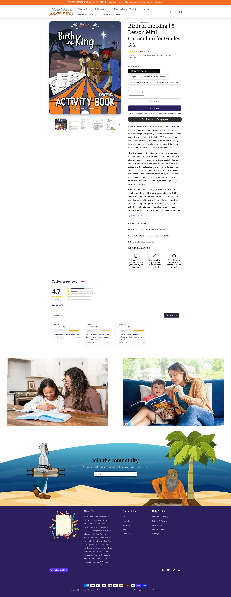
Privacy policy (113, 590)
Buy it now (155, 108)
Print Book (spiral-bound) (167, 82)
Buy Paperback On (150, 119)
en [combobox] (85, 281)
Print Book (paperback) (140, 82)
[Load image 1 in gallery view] (60, 124)
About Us (126, 521)
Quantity (131, 88)
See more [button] (102, 339)
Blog (124, 529)
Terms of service (126, 590)
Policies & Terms (158, 529)
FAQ (124, 517)
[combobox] (59, 315)
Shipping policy (139, 590)
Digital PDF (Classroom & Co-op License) (148, 77)
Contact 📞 (127, 534)
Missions (126, 525)
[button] (85, 9)
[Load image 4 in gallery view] (98, 124)
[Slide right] (119, 124)
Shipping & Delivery (160, 517)
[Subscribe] (134, 474)
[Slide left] (52, 124)
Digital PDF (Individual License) (144, 71)
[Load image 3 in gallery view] (85, 124)
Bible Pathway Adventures (86, 590)
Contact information (153, 590)
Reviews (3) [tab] (57, 305)
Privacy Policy (157, 525)
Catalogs (155, 534)
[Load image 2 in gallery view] (73, 124)
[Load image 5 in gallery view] (110, 124)
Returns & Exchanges (160, 521)
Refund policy (101, 590)
